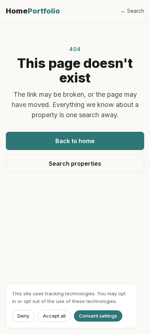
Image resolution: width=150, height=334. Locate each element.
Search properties (75, 163)
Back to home (75, 141)
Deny (23, 316)
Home (33, 11)
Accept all (54, 316)
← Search (132, 11)
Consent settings (98, 316)
